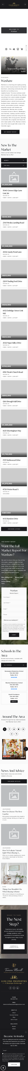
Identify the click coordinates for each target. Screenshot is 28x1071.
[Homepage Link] (14, 4)
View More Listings (14, 529)
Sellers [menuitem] (14, 1028)
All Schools (8, 665)
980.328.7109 (14, 999)
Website (14, 701)
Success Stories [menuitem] (14, 1015)
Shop (14, 729)
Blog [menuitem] (14, 1017)
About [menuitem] (14, 1012)
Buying (4, 886)
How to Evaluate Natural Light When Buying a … (12, 851)
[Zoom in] (26, 46)
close (26, 1032)
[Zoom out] (26, 48)
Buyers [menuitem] (14, 1026)
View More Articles (14, 781)
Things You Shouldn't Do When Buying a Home (12, 890)
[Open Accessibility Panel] (3, 1067)
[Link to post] (14, 796)
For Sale (7, 165)
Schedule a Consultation (14, 946)
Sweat (23, 729)
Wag (16, 734)
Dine (4, 729)
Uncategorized (6, 809)
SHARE (23, 740)
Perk (18, 729)
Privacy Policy (6, 631)
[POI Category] (6, 49)
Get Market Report (10, 131)
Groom (11, 734)
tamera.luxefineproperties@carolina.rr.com (14, 1004)
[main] (14, 483)
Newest (6, 160)
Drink (9, 729)
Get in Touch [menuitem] (14, 1019)
